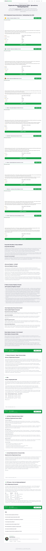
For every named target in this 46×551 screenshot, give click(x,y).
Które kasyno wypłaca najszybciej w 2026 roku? (11, 514)
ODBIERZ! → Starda (37, 78)
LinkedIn (11, 541)
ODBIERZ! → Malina (23, 131)
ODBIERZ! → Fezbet (37, 215)
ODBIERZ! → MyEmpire (23, 211)
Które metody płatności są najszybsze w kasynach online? (13, 526)
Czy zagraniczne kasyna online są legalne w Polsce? (12, 524)
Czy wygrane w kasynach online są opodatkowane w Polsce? (13, 531)
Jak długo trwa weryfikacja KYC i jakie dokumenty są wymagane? (14, 519)
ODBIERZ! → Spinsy (37, 162)
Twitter (15, 541)
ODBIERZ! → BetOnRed (23, 158)
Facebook (19, 541)
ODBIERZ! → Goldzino (23, 44)
